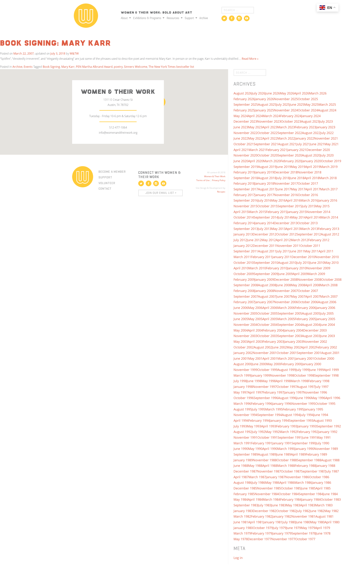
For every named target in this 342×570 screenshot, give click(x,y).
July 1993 (240, 426)
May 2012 (268, 240)
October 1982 (286, 511)
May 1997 (241, 392)
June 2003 (327, 336)
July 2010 (303, 262)
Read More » (250, 59)
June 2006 (241, 307)
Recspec (221, 191)
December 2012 (264, 234)
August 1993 (322, 420)
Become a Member (112, 172)
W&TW (74, 53)
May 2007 (298, 296)
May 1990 (255, 448)
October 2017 (308, 183)
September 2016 (246, 200)
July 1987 (332, 471)
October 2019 (331, 161)
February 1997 (273, 392)
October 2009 (244, 274)
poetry (118, 67)
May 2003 (241, 341)
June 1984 (330, 494)
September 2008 (246, 285)
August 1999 (287, 370)
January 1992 (327, 432)
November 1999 (245, 370)
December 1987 (245, 471)
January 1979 (281, 533)
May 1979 (308, 528)
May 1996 (318, 398)
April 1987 (241, 477)
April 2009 (300, 274)
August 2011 (267, 251)
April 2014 (313, 217)
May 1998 (268, 381)
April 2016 (293, 200)
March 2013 (309, 229)
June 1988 (241, 465)
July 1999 (302, 370)
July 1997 (321, 386)
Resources (173, 18)
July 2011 (283, 251)
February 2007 (244, 302)
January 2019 (264, 172)
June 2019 (283, 167)
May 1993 (254, 426)
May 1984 (241, 499)
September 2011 (246, 251)
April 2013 (293, 229)
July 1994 (307, 415)
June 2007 (283, 296)
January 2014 (264, 223)
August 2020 (311, 155)
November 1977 (283, 539)
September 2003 (290, 336)
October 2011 (310, 245)
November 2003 (245, 336)
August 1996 (287, 398)
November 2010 (327, 257)
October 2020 (267, 155)
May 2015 (322, 206)
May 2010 (331, 262)
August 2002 (263, 347)
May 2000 (273, 364)
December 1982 (264, 511)
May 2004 (241, 330)
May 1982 (331, 511)
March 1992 (288, 432)
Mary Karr (68, 67)
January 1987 (275, 477)
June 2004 (327, 324)
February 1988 (305, 465)
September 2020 (290, 155)
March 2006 (286, 307)
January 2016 (327, 200)
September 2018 (246, 178)
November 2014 (318, 212)
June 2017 (283, 189)
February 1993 (286, 426)
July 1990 (322, 443)
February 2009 (244, 279)
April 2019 (312, 167)
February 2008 (244, 291)
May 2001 (255, 358)
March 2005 (286, 319)
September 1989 (246, 454)
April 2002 (308, 347)
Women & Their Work (214, 176)
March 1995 (274, 409)
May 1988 (255, 465)
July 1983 (264, 505)
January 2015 (296, 212)
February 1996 (261, 403)
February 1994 (259, 420)
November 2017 (286, 183)
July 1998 (240, 381)
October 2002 (244, 347)
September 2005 (290, 313)
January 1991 (281, 443)
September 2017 (246, 189)
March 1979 (242, 533)
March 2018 (328, 178)
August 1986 (243, 482)
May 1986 (272, 482)
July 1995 (258, 409)
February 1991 (261, 443)
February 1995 (293, 409)
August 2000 (243, 364)
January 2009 (264, 279)
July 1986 (258, 482)
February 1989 (316, 454)
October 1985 (291, 488)
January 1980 (243, 528)
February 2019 (244, 172)
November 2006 (286, 302)
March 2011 (242, 257)
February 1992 (307, 432)
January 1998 (243, 386)
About (124, 18)
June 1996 (303, 398)
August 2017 (267, 189)
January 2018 (264, 183)
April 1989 (298, 454)
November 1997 (265, 386)
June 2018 (297, 178)
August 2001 (330, 353)
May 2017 (298, 189)
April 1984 (255, 499)
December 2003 (315, 330)
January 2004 (293, 330)
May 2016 (278, 200)
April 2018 (311, 178)
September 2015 (290, 206)
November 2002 (315, 341)
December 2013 (285, 223)
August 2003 (311, 336)
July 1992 (258, 432)
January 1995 (313, 409)
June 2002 (279, 347)
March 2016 (309, 200)
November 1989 (326, 448)
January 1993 (307, 426)
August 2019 (267, 167)
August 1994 (291, 415)
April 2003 (255, 341)
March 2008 (329, 285)
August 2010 (287, 262)
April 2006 (269, 307)
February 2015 (276, 212)
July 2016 (264, 200)
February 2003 (273, 341)
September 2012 (308, 234)
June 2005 (241, 319)
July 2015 (308, 206)
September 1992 (329, 426)
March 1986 (303, 482)
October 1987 (291, 471)
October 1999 (267, 370)
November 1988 (265, 460)
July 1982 (303, 511)
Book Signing (51, 67)
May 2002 (294, 347)
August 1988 (330, 460)
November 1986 (297, 477)
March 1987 (257, 477)
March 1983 (324, 505)
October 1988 (287, 460)
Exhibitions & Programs (147, 18)
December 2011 (264, 245)
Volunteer (107, 183)
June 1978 (323, 533)
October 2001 (287, 353)
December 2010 (303, 257)
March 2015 (257, 212)
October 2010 (244, 262)
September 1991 (290, 437)
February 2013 (328, 229)
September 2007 (246, 296)
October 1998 (304, 375)
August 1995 (243, 409)
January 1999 (260, 375)
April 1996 (332, 398)
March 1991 (242, 443)
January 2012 (243, 245)
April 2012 (283, 240)
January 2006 (325, 307)
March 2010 (257, 268)
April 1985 (323, 488)
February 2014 (244, 223)
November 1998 (282, 375)
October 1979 (263, 528)
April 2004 (255, 330)
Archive (203, 18)
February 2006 (305, 307)
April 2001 (269, 358)
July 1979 (279, 528)
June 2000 (259, 364)
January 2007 (264, 302)
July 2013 (264, 229)
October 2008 (331, 279)
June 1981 (241, 522)
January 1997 (293, 392)
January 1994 (279, 420)
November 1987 (269, 471)
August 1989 (267, 454)
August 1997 (306, 386)
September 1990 (303, 443)
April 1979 (322, 528)
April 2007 (312, 296)
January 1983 (243, 511)
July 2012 (240, 240)
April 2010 (241, 268)
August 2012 (330, 234)
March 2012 (299, 240)
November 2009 (318, 268)
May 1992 (272, 432)
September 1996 (266, 398)
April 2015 (241, 212)
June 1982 (317, 511)
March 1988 (286, 465)
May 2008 (298, 285)
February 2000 (291, 364)
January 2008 (264, 291)
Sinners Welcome (135, 67)
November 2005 (245, 313)
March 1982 (242, 516)
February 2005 (305, 319)
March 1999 (242, 375)
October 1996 (244, 398)
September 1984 (311, 494)
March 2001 (286, 358)
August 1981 (324, 516)
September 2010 (266, 262)
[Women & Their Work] (86, 14)
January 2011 (281, 257)
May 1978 (241, 539)
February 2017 (244, 195)
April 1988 (269, 465)
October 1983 (331, 499)
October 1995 (325, 403)
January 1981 (272, 522)
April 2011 (325, 251)
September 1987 (313, 471)
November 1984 (267, 494)
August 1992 (243, 432)
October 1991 (267, 437)
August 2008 (267, 285)
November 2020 (245, 155)
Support (190, 18)
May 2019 (298, 167)
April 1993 (268, 426)
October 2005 (267, 313)
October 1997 (287, 386)
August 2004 (311, 324)
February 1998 (318, 381)
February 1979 (261, 533)
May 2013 (278, 229)
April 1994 (241, 420)
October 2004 (267, 324)
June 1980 (303, 522)
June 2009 (285, 274)
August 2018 (267, 178)
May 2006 (255, 307)
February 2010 (276, 268)
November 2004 (245, 324)
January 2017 (264, 195)
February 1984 (290, 499)
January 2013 (243, 234)
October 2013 (307, 223)
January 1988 (325, 465)
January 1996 (281, 403)
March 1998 (299, 381)
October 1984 (289, 494)
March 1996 (242, 403)
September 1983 (246, 505)
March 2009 (316, 274)
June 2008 (283, 285)
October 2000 (324, 358)
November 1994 (245, 415)
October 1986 (319, 477)
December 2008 (285, 279)
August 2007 (267, 296)
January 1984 (311, 499)
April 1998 (283, 381)
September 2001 (309, 353)
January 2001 (304, 358)
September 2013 (246, 229)
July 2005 (327, 313)
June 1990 (241, 448)
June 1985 (308, 488)
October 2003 (267, 336)
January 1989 (243, 460)
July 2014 (284, 217)
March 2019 (329, 167)
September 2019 (246, 167)
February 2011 (261, 257)
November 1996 (315, 392)
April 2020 (255, 161)
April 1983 (307, 505)
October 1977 (305, 539)
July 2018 (283, 178)
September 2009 (266, 274)
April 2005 (269, 319)
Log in (238, 558)
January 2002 (243, 353)
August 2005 (311, 313)
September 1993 (301, 420)
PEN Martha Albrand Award (94, 67)
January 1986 (321, 482)
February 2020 (291, 161)
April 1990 (269, 448)
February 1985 (244, 494)
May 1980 (317, 522)
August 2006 (327, 302)
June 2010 (317, 262)
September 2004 (290, 324)
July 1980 (289, 522)
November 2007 (286, 291)
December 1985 (245, 488)
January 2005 (325, 319)
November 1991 (245, 437)
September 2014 (266, 217)
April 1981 (255, 522)
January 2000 (311, 364)
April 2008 (312, 285)
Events (28, 67)
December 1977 (259, 539)
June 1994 (321, 415)
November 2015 (245, 206)
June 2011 (297, 251)
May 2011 (311, 251)
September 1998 (326, 375)
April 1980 (332, 522)
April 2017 (312, 189)
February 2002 (326, 347)
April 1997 (255, 392)
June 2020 (241, 161)
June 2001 (241, 358)
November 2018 (309, 172)
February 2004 (273, 330)
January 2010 (296, 268)
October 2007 (308, 291)
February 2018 (244, 183)
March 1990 (286, 448)
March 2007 (329, 296)
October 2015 (267, 206)
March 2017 (329, 189)
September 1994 (269, 415)
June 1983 (278, 505)
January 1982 (281, 516)
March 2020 (272, 161)
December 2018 (285, 172)
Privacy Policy (218, 180)
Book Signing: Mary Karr (55, 43)
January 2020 (311, 161)
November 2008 (309, 279)
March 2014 (329, 217)
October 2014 (244, 217)
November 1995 (303, 403)
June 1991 (309, 437)
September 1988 (309, 460)
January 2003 (293, 341)
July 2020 (327, 155)
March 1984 (271, 499)
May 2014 (298, 217)
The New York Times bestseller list (171, 67)
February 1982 (261, 516)
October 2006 (308, 302)
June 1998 (254, 381)
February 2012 (318, 240)
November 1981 (303, 516)
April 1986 (286, 482)
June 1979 (293, 528)
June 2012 (254, 240)
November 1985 (269, 488)
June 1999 (316, 370)
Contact (105, 189)
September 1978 (303, 533)
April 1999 (331, 370)
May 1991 (324, 437)
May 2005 (255, 319)
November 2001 (265, 353)
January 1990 (304, 448)
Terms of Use (203, 180)
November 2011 (288, 245)
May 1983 (293, 505)
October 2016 (308, 195)
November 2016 (286, 195)
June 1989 (283, 454)
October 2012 (286, 234)
